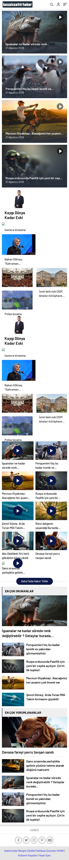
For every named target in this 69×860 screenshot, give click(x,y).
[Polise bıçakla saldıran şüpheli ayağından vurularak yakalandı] (17, 300)
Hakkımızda (10, 850)
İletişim (22, 850)
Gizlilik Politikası (36, 850)
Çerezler (51, 850)
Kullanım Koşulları (28, 855)
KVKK (61, 850)
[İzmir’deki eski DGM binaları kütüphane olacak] (51, 277)
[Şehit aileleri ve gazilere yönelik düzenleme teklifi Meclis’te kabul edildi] (17, 277)
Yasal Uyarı (45, 855)
